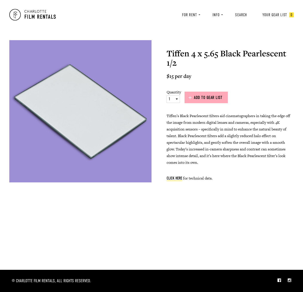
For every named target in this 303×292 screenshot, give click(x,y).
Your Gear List (277, 15)
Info (216, 15)
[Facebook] (279, 280)
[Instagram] (289, 280)
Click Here (174, 178)
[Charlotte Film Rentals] (32, 15)
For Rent (189, 15)
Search (241, 15)
